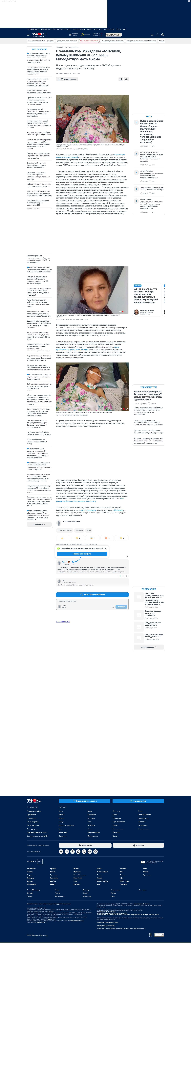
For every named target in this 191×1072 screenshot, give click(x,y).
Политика (117, 818)
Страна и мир (143, 818)
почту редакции (88, 510)
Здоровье (62, 836)
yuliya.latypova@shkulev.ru (142, 904)
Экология (141, 822)
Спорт (140, 811)
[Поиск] (152, 35)
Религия (116, 832)
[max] (78, 851)
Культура (91, 818)
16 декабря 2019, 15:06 (63, 73)
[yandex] (95, 851)
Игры (119, 29)
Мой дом (91, 825)
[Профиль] (162, 35)
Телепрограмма (78, 29)
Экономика (142, 825)
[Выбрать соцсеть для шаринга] (126, 79)
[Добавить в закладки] (120, 79)
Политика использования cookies (107, 922)
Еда (60, 829)
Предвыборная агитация (36, 832)
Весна (61, 818)
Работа (115, 825)
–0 (126, 576)
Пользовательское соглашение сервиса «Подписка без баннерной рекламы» (121, 928)
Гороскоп (98, 29)
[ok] (72, 851)
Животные (63, 832)
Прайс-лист (31, 815)
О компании (31, 818)
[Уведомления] (157, 35)
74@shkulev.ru (50, 919)
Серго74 (64, 562)
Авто (61, 811)
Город (61, 822)
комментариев (68, 79)
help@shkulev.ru (41, 922)
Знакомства (58, 29)
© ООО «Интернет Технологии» (37, 935)
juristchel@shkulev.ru (77, 920)
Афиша (90, 29)
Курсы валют (109, 29)
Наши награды (32, 822)
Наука (90, 829)
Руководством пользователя (106, 911)
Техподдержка (32, 829)
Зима (90, 811)
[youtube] (90, 851)
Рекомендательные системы (106, 925)
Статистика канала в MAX (37, 836)
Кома (89, 530)
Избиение (79, 530)
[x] (84, 851)
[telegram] (61, 851)
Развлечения (118, 829)
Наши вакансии (33, 825)
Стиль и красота (144, 815)
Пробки (86, 35)
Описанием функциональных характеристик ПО (112, 913)
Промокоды (46, 29)
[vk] (67, 851)
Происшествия (119, 822)
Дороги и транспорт (66, 825)
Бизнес (61, 815)
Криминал (92, 815)
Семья (115, 836)
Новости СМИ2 (63, 622)
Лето (90, 822)
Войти (64, 607)
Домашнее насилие (65, 530)
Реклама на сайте (34, 811)
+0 (120, 576)
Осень (115, 815)
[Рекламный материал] (114, 35)
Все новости (39, 49)
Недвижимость (33, 29)
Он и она (116, 811)
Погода (67, 29)
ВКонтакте (118, 510)
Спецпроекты (143, 829)
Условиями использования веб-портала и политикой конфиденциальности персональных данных (128, 915)
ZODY (124, 29)
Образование (93, 836)
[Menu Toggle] (28, 35)
